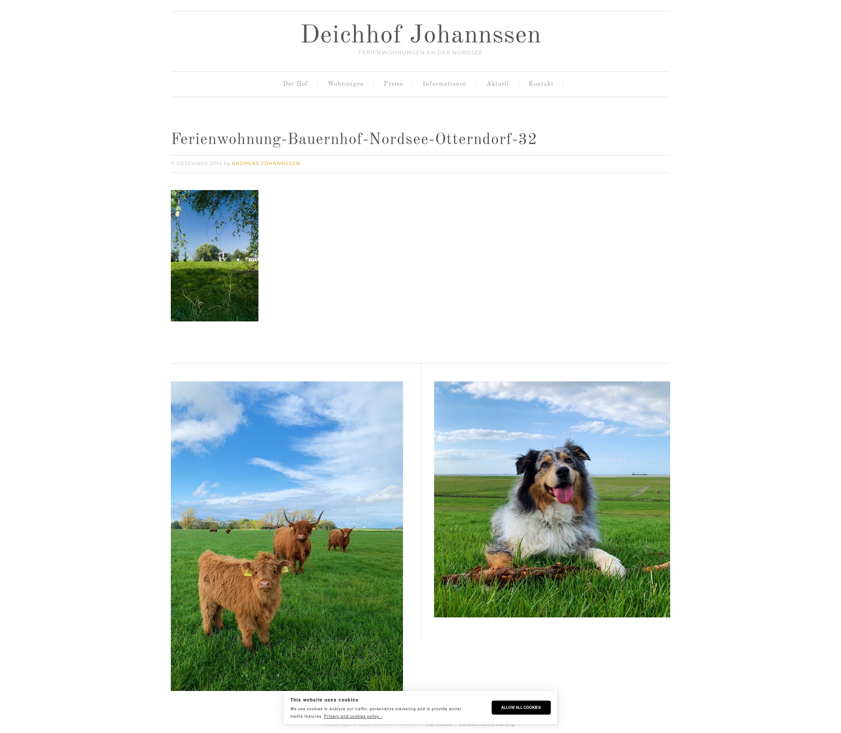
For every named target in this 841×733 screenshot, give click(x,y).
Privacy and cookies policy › (353, 716)
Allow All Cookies (521, 707)
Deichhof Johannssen (420, 36)
